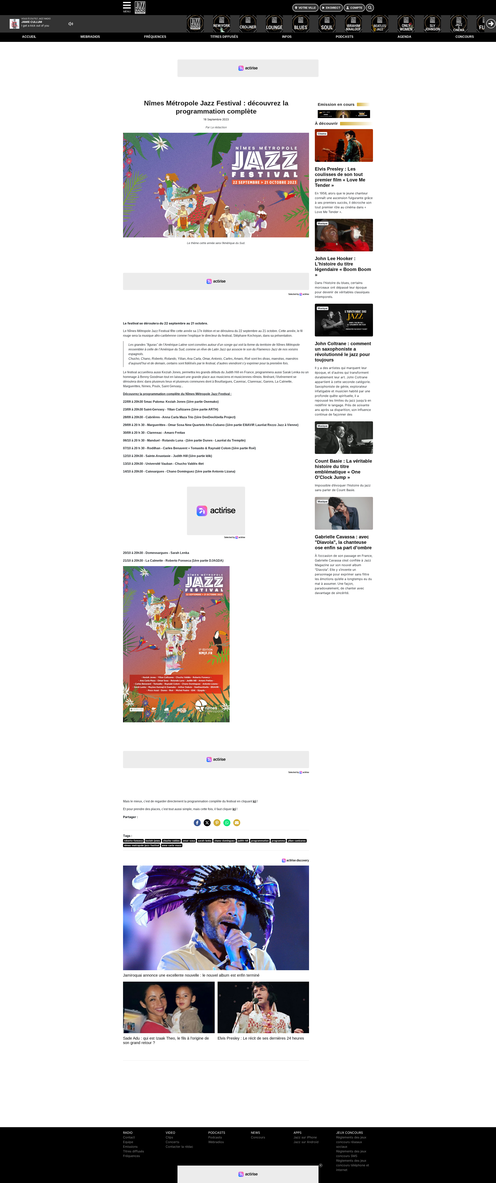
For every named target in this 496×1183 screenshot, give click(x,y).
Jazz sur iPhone (305, 1137)
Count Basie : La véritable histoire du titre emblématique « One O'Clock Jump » (343, 469)
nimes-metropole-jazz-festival (141, 845)
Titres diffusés (224, 36)
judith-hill (243, 840)
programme (278, 840)
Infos (287, 36)
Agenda (404, 36)
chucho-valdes (171, 840)
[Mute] (71, 24)
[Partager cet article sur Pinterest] (216, 825)
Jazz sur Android (306, 1142)
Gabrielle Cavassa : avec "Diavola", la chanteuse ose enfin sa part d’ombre (343, 542)
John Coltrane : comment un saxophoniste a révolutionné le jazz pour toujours (343, 351)
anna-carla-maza (171, 845)
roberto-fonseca (133, 840)
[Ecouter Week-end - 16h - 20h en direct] (344, 114)
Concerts (172, 1142)
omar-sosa (189, 840)
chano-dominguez (224, 840)
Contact (129, 1137)
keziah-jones (153, 840)
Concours (465, 36)
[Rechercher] (370, 8)
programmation (260, 840)
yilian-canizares (297, 840)
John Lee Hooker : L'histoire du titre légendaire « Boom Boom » (343, 266)
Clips (169, 1137)
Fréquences (155, 36)
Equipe (128, 1142)
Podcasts (344, 36)
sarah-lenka (204, 840)
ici (254, 801)
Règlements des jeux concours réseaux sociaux (351, 1142)
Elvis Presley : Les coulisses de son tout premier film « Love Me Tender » (340, 177)
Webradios (90, 36)
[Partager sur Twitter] (206, 825)
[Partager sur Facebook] (196, 825)
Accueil (29, 36)
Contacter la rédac (179, 1147)
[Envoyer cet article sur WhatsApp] (225, 825)
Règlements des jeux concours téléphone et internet (352, 1165)
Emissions (130, 1147)
